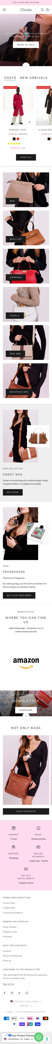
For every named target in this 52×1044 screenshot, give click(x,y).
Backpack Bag (19, 392)
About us (7, 960)
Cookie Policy (9, 907)
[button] (14, 143)
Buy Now (12, 492)
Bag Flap (16, 239)
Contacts (7, 951)
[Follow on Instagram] (11, 992)
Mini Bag (15, 353)
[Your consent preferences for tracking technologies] (47, 1039)
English (24, 1006)
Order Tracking (9, 927)
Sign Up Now (9, 984)
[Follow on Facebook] (4, 992)
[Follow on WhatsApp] (26, 992)
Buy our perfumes (19, 595)
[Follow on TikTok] (19, 992)
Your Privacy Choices (23, 1035)
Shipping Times (10, 931)
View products (26, 811)
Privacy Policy (9, 903)
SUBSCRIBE (26, 710)
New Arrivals (34, 78)
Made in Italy (26, 45)
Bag (12, 201)
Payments (7, 936)
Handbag (16, 277)
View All (26, 157)
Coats (10, 78)
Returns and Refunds (12, 955)
